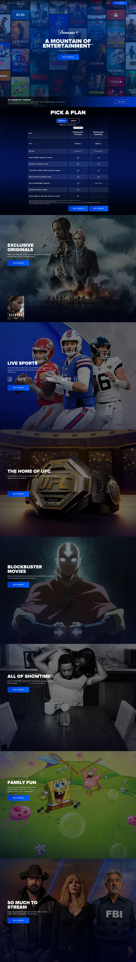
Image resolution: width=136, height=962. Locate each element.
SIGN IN (108, 3)
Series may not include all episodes (41, 203)
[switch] (68, 120)
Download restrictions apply (93, 202)
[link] (119, 3)
